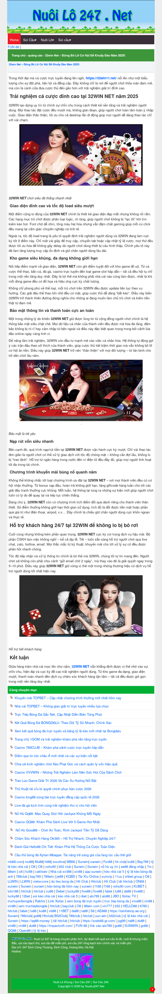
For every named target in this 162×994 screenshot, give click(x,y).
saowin (96, 861)
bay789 (36, 876)
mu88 (29, 861)
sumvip (107, 876)
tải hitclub (126, 881)
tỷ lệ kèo (40, 930)
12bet (26, 895)
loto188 (13, 891)
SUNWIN (131, 925)
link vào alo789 (101, 925)
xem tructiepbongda (33, 905)
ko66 (131, 861)
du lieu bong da (62, 881)
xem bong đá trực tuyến (85, 900)
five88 (86, 891)
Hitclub (96, 881)
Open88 (25, 930)
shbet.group (134, 876)
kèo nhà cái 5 (114, 871)
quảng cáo (35, 55)
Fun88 (108, 861)
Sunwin (83, 861)
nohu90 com (122, 886)
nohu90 (51, 866)
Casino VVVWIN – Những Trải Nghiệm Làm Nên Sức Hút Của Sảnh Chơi (68, 772)
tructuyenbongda (20, 900)
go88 (36, 915)
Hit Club (82, 881)
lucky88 (73, 891)
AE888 (102, 910)
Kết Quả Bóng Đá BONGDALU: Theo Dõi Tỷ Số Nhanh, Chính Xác (63, 722)
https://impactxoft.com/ (56, 925)
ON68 (140, 881)
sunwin (13, 886)
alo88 (106, 895)
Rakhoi (40, 900)
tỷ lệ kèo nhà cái (136, 915)
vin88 (148, 900)
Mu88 (39, 861)
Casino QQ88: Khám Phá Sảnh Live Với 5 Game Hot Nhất (57, 821)
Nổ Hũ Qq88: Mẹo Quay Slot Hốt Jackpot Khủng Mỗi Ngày (58, 813)
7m (150, 866)
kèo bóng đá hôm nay (63, 886)
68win (12, 871)
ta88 (85, 910)
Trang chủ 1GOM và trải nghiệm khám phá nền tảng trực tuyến (61, 739)
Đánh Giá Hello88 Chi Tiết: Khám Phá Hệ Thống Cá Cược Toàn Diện (65, 846)
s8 (21, 871)
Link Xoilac (56, 900)
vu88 (50, 891)
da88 (128, 891)
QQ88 (12, 930)
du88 (141, 920)
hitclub (26, 891)
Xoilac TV (129, 895)
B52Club (60, 915)
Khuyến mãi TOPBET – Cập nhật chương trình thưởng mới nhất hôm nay (68, 697)
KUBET (139, 886)
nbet (84, 895)
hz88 (29, 871)
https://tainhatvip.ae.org (127, 910)
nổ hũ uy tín (110, 866)
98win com (92, 905)
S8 (92, 910)
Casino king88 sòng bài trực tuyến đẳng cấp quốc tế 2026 (57, 796)
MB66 (71, 861)
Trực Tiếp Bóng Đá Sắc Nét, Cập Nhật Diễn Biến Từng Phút (58, 714)
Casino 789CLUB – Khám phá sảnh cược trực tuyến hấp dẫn (59, 747)
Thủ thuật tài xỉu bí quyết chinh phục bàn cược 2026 (53, 788)
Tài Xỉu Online (89, 876)
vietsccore (41, 881)
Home (14, 39)
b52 (118, 905)
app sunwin (94, 871)
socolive (59, 861)
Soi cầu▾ (64, 39)
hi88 (48, 861)
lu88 (118, 891)
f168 (98, 886)
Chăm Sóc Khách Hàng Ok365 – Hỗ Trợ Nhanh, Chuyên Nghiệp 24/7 (65, 838)
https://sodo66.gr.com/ (100, 920)
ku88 (43, 910)
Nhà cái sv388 (61, 871)
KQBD (71, 876)
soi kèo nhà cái (44, 895)
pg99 (122, 920)
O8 (33, 866)
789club (22, 876)
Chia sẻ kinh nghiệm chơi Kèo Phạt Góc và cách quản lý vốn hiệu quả (66, 763)
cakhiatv (42, 871)
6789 (144, 905)
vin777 (107, 905)
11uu (119, 876)
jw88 (60, 876)
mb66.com (15, 861)
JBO (116, 895)
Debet (61, 891)
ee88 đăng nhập (133, 866)
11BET (64, 910)
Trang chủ (18, 55)
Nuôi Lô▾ (47, 39)
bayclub (68, 905)
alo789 (94, 895)
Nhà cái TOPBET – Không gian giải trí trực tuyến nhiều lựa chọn (62, 706)
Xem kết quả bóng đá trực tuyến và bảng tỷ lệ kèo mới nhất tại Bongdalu (68, 730)
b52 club (65, 866)
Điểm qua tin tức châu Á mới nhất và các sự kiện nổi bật (56, 755)
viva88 (137, 900)
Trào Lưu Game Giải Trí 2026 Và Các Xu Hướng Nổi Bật (55, 780)
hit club (120, 861)
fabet (109, 891)
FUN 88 (14, 46)
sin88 (78, 871)
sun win (101, 915)
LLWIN (13, 881)
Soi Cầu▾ (30, 39)
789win (49, 876)
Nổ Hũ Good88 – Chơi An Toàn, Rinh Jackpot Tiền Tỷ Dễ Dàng (62, 830)
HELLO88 (130, 905)
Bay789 (143, 861)
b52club (115, 915)
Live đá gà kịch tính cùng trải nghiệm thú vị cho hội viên (56, 805)
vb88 (53, 910)
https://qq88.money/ (36, 920)
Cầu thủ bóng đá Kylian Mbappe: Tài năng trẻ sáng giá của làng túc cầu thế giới (73, 854)
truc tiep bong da (117, 900)
